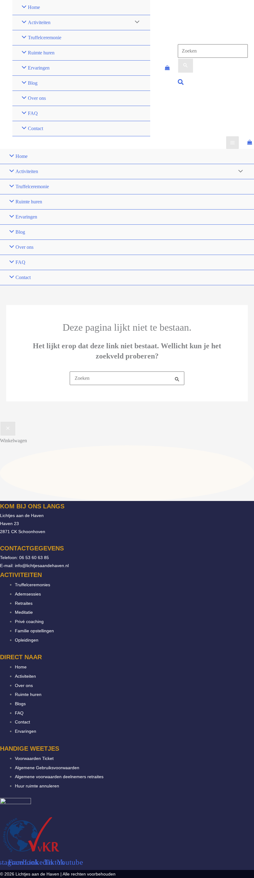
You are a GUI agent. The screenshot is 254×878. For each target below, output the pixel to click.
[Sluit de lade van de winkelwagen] (8, 428)
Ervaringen (25, 731)
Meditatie (24, 612)
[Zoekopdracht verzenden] (185, 65)
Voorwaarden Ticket (34, 758)
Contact (22, 721)
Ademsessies (28, 594)
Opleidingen (26, 640)
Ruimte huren (28, 694)
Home (21, 666)
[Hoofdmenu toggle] (232, 142)
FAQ (19, 712)
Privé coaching (29, 621)
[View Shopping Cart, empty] (167, 68)
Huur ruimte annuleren (37, 785)
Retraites (24, 603)
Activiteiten (25, 676)
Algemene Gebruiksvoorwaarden (47, 767)
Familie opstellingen (34, 630)
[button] (181, 83)
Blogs (20, 703)
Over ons (24, 685)
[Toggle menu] (135, 22)
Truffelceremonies (32, 584)
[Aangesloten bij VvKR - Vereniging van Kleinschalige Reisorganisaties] (31, 833)
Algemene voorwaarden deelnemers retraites (59, 776)
